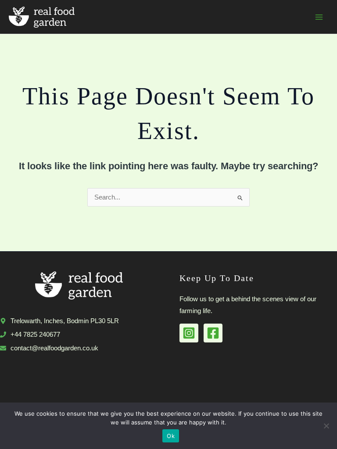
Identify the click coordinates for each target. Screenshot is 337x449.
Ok (171, 435)
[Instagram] (188, 333)
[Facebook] (213, 333)
